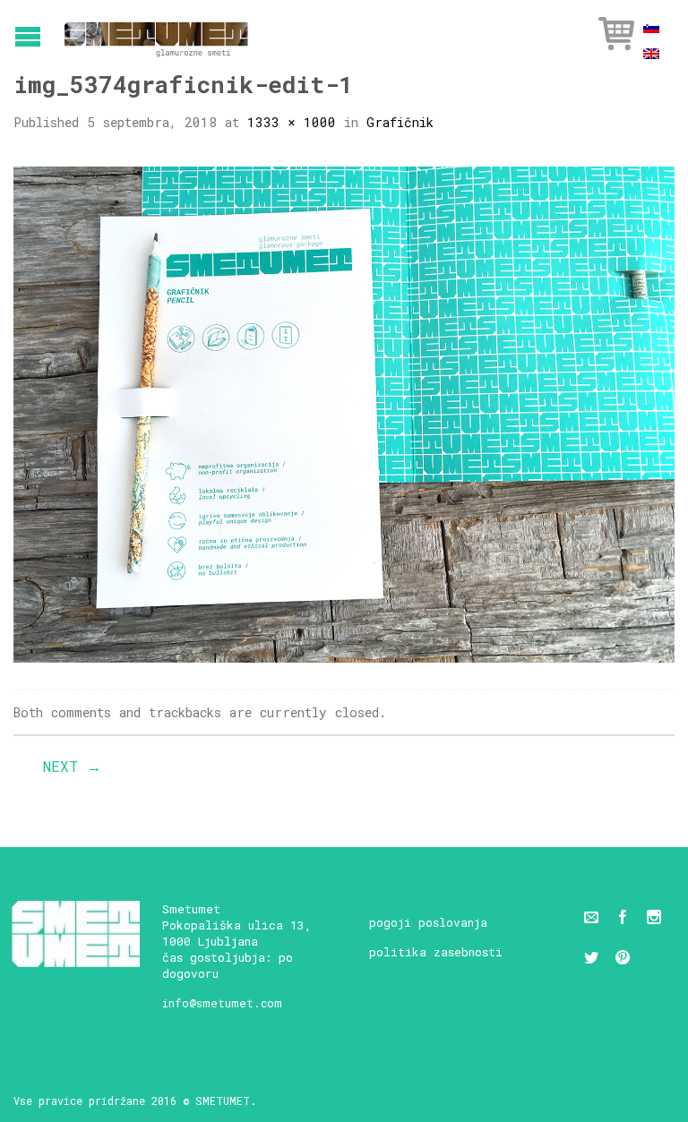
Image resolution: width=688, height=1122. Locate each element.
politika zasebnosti (436, 952)
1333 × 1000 (291, 122)
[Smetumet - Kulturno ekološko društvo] (156, 33)
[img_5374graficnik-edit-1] (344, 412)
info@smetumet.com (222, 1003)
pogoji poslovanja (428, 922)
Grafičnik (400, 122)
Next (72, 766)
